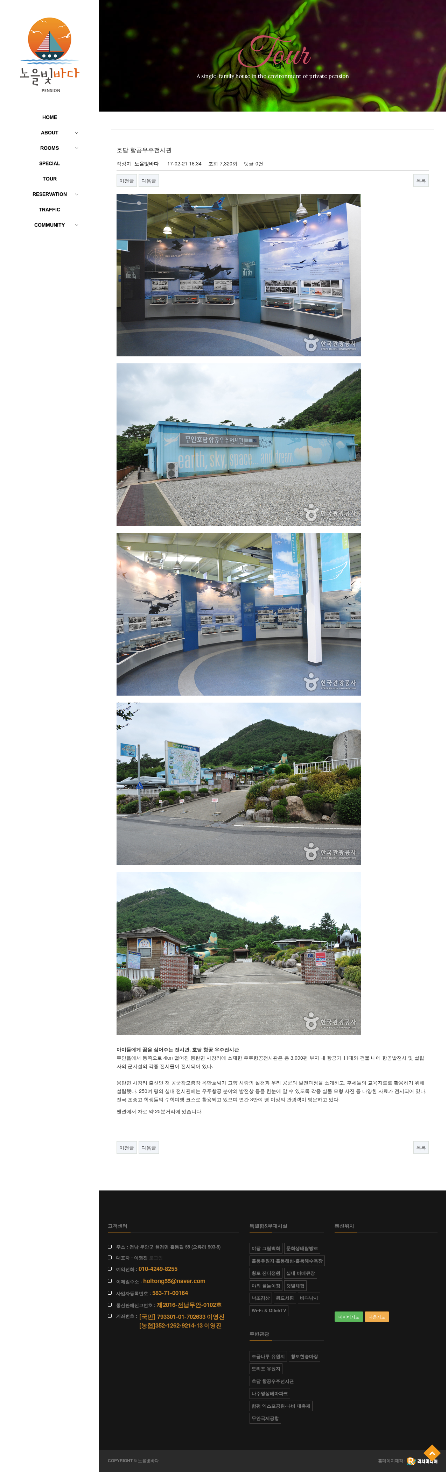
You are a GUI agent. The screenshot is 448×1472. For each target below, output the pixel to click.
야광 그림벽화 (266, 1248)
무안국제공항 (265, 1418)
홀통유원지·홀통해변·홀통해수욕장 (287, 1260)
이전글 (126, 180)
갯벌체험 (295, 1285)
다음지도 (377, 1317)
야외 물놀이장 (266, 1285)
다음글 (148, 180)
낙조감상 (261, 1297)
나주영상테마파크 (270, 1393)
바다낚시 (309, 1297)
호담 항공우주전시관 (273, 1381)
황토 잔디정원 (266, 1273)
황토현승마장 (304, 1356)
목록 (421, 180)
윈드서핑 (285, 1297)
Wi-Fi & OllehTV (269, 1310)
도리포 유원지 (266, 1368)
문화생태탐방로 (302, 1248)
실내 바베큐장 (300, 1273)
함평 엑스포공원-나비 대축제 (281, 1405)
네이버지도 (348, 1317)
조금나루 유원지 (268, 1356)
